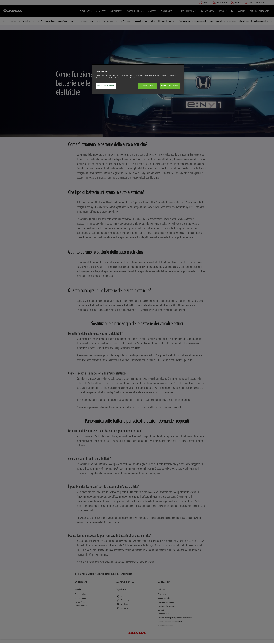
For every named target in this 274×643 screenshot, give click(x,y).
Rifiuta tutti (148, 85)
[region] (138, 79)
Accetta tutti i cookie (170, 85)
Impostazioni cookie (105, 85)
